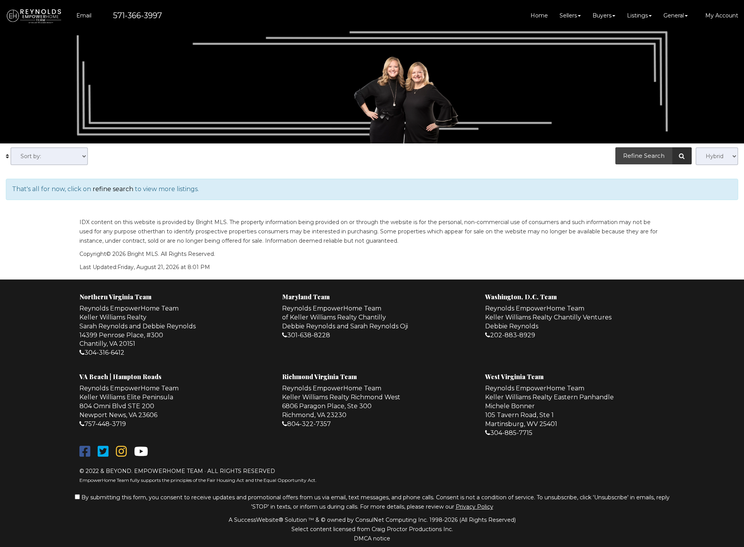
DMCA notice (372, 538)
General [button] (673, 15)
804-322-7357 (309, 424)
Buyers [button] (601, 15)
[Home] (34, 15)
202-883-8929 (512, 335)
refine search (113, 189)
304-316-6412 (104, 352)
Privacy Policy (474, 506)
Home (539, 15)
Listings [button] (637, 15)
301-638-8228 (308, 335)
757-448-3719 (105, 424)
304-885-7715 (511, 433)
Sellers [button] (568, 15)
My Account (721, 15)
